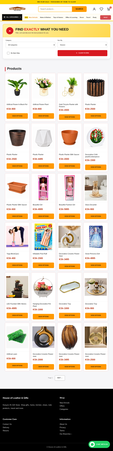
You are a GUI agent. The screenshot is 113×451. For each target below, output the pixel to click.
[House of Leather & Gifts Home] (17, 9)
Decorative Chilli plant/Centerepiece (92, 156)
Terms (62, 431)
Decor (82, 17)
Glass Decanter (91, 205)
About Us (63, 424)
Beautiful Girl (37, 205)
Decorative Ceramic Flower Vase (69, 255)
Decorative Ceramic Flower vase (43, 355)
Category (8, 40)
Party (94, 17)
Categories (64, 409)
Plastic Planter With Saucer (69, 155)
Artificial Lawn (12, 354)
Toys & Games (58, 17)
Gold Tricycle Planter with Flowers (68, 105)
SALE (106, 17)
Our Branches (66, 434)
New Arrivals (33, 17)
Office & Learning (71, 17)
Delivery (6, 427)
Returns (6, 431)
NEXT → (59, 378)
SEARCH (79, 9)
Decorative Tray (65, 304)
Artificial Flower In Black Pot (17, 104)
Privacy (63, 427)
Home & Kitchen (45, 17)
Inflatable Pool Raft (40, 254)
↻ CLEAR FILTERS (82, 53)
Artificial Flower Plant (41, 104)
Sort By (60, 40)
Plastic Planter (90, 104)
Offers (62, 406)
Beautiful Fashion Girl (67, 205)
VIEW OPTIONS (17, 116)
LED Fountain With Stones (16, 304)
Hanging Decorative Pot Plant (42, 305)
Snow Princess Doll (92, 254)
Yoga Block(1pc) (13, 254)
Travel (88, 17)
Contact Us (7, 424)
